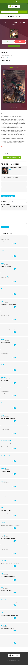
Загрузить (14, 46)
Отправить (5, 226)
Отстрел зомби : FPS (7, 183)
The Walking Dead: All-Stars (15, 167)
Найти (22, 12)
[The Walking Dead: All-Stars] (5, 170)
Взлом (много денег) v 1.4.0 (13, 157)
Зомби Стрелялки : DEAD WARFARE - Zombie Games (13, 189)
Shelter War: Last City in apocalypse (10, 177)
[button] (11, 107)
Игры (7, 57)
